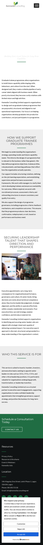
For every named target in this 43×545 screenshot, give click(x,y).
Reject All (21, 529)
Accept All (21, 534)
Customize (21, 524)
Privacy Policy (7, 456)
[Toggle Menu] (36, 5)
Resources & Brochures (10, 459)
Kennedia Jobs (7, 465)
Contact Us (12, 429)
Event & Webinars (8, 462)
